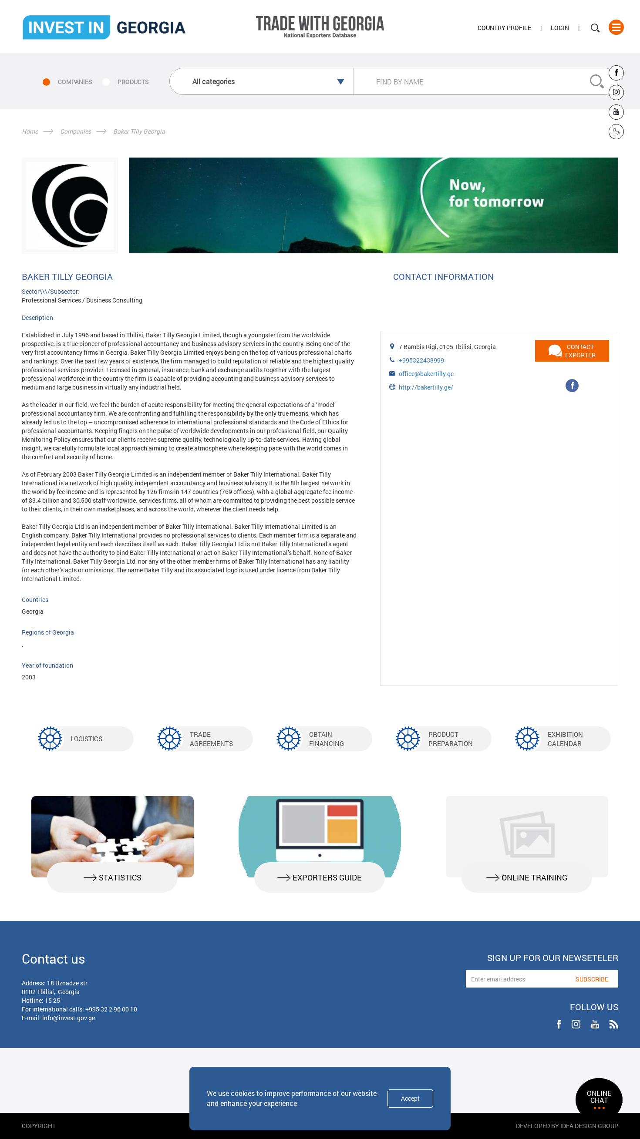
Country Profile (504, 28)
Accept (410, 1098)
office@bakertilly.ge (426, 374)
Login (560, 28)
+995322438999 (421, 360)
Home (30, 131)
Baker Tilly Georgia (139, 131)
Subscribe (592, 979)
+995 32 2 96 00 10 (111, 1009)
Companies (75, 131)
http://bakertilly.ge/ (426, 387)
